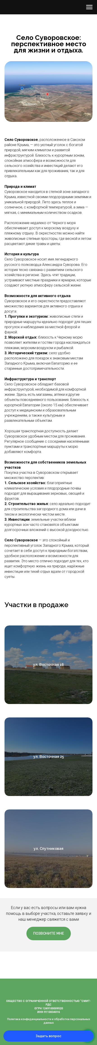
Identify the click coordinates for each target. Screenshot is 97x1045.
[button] (48, 933)
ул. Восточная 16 (48, 664)
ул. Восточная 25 (48, 756)
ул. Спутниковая (48, 848)
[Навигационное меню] (89, 7)
